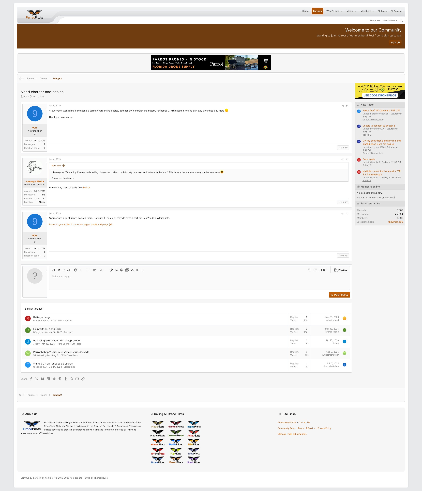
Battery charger (42, 317)
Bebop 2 (68, 332)
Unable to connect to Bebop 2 (378, 125)
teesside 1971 (40, 366)
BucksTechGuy (331, 366)
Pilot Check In (65, 320)
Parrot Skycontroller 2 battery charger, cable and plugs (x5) (81, 224)
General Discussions (372, 119)
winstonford (332, 320)
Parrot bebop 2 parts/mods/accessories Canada (61, 352)
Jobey (36, 343)
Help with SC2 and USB (47, 329)
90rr (25, 96)
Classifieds (72, 355)
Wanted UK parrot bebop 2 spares (53, 363)
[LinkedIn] (395, 477)
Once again (368, 159)
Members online (370, 186)
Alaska (42, 202)
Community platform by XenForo (51, 477)
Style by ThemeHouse (96, 477)
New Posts (367, 104)
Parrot (86, 187)
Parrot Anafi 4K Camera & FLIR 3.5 (381, 110)
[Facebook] (385, 477)
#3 (347, 213)
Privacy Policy (324, 428)
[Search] (401, 20)
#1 (347, 105)
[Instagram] (390, 477)
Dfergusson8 (40, 332)
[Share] (343, 105)
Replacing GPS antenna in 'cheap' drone (56, 340)
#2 (347, 159)
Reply (344, 147)
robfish (37, 320)
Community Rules (287, 428)
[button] (341, 11)
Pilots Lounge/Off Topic (69, 343)
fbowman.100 (395, 221)
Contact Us (304, 422)
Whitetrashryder (41, 355)
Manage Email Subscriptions (292, 434)
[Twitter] (400, 477)
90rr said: (56, 165)
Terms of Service (306, 428)
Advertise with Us (287, 422)
